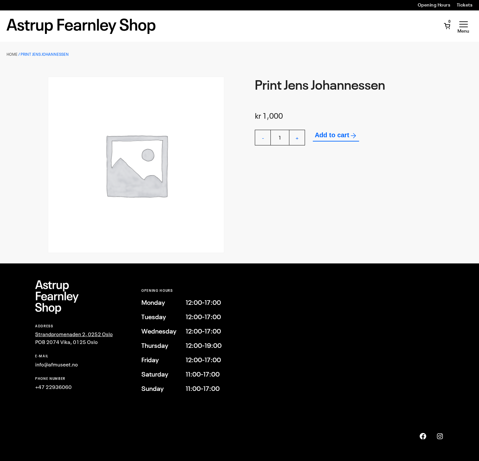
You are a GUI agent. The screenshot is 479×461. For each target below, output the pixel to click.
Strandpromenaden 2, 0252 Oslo (74, 334)
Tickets (464, 4)
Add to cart (332, 135)
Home (12, 54)
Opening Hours (434, 4)
